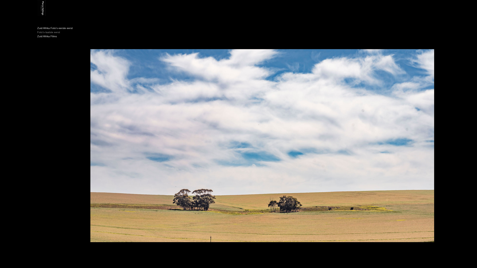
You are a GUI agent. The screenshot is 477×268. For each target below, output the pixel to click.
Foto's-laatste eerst (48, 32)
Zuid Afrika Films (47, 36)
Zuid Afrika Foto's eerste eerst (55, 28)
